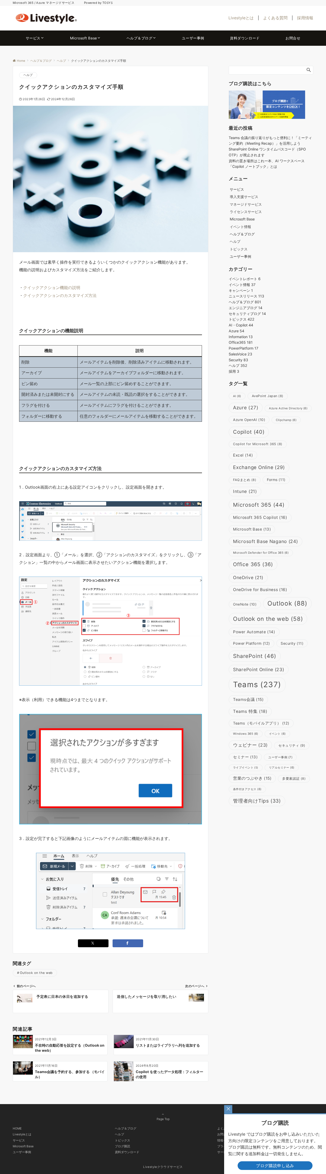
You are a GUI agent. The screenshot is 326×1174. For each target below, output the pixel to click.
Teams (257, 684)
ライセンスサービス (246, 211)
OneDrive (248, 577)
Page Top (163, 1119)
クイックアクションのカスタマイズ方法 (60, 295)
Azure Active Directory (288, 408)
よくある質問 (275, 17)
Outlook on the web (36, 973)
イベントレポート (245, 279)
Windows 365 (245, 733)
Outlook (287, 603)
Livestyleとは (241, 17)
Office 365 (253, 564)
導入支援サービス (244, 196)
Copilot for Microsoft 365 (257, 444)
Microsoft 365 (259, 505)
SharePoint (254, 656)
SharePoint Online (258, 669)
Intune (245, 491)
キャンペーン (241, 290)
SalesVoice (240, 354)
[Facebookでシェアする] (128, 943)
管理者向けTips (257, 801)
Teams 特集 (250, 711)
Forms (276, 479)
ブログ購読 (122, 1146)
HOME (17, 1128)
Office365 (241, 342)
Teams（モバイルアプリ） (261, 723)
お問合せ (223, 1134)
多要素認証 (294, 778)
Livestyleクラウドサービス (163, 1167)
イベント (277, 733)
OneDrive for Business (260, 589)
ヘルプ (28, 75)
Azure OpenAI (249, 420)
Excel (243, 455)
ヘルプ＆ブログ (245, 302)
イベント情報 (240, 226)
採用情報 (305, 17)
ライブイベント (245, 767)
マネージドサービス (246, 204)
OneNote (245, 604)
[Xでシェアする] (93, 943)
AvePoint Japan (267, 396)
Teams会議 (248, 699)
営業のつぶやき (252, 778)
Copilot (249, 432)
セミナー (245, 757)
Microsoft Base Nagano (265, 541)
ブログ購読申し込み (275, 1165)
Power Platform (251, 643)
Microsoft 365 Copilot (260, 517)
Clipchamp (286, 420)
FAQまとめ (244, 480)
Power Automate (254, 631)
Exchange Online (259, 467)
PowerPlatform (243, 348)
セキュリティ (291, 745)
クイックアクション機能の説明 (51, 287)
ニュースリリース (246, 296)
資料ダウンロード (127, 1152)
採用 (234, 371)
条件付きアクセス (247, 789)
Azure (236, 331)
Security (238, 360)
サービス (19, 1140)
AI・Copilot (241, 325)
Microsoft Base (252, 529)
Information (241, 337)
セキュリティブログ (247, 313)
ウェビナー (250, 745)
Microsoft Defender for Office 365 (261, 552)
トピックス (239, 249)
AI (237, 396)
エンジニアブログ (245, 308)
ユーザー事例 (280, 757)
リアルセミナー (281, 767)
